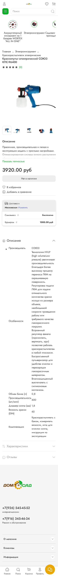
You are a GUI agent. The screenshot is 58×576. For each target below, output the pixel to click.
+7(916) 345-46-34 (16, 518)
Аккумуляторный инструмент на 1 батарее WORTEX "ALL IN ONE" (12, 37)
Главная (6, 51)
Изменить (23, 207)
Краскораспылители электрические (21, 55)
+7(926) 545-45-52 (16, 508)
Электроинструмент (34, 33)
